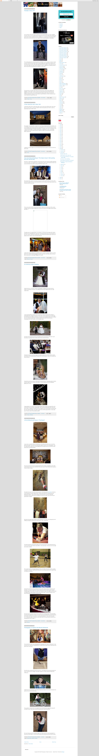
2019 (61, 134)
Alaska (60, 60)
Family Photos (29, 738)
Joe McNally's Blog (63, 186)
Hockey (60, 74)
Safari (60, 94)
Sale (60, 95)
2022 (61, 130)
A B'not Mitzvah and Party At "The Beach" (34, 420)
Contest (60, 63)
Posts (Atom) (31, 743)
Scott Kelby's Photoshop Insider (65, 189)
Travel (28, 152)
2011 (60, 145)
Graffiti (60, 73)
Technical (60, 103)
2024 (61, 127)
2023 (61, 128)
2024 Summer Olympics (63, 56)
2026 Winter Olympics (63, 57)
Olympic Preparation (62, 84)
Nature (60, 82)
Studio (60, 100)
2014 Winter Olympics (63, 50)
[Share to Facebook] (50, 97)
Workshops (61, 111)
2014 (61, 141)
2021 (61, 131)
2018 (61, 135)
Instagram (61, 25)
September (62, 164)
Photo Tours (61, 88)
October (62, 152)
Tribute (60, 106)
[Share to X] (49, 97)
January (62, 175)
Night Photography (62, 83)
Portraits (36, 738)
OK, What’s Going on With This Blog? (65, 190)
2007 (61, 178)
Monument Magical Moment (64, 183)
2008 (61, 177)
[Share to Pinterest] (51, 97)
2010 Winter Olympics (63, 47)
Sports (60, 99)
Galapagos (61, 71)
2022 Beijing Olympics (63, 55)
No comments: (43, 97)
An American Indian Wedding (31, 264)
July (61, 167)
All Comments (62, 197)
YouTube (60, 26)
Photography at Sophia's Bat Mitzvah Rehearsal (36, 627)
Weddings (61, 109)
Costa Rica (61, 66)
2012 (61, 144)
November (62, 151)
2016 (61, 138)
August (62, 165)
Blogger (63, 751)
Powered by (64, 19)
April (61, 171)
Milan (60, 78)
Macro (60, 77)
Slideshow (61, 98)
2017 (61, 137)
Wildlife (60, 110)
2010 (61, 147)
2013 (61, 142)
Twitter (60, 27)
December (62, 149)
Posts (61, 195)
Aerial (60, 58)
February (62, 174)
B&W (60, 61)
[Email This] (47, 97)
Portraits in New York (29, 10)
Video (60, 108)
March (62, 172)
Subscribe (66, 16)
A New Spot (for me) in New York (32, 104)
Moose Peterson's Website (64, 182)
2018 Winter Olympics (63, 52)
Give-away (61, 72)
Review (60, 93)
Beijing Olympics (62, 62)
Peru (60, 87)
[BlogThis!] (48, 97)
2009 (61, 148)
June (61, 168)
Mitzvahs (28, 622)
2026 (61, 124)
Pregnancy (61, 90)
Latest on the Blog (62, 187)
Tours (60, 104)
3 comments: (43, 413)
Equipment (61, 67)
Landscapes (61, 76)
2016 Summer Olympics (63, 51)
